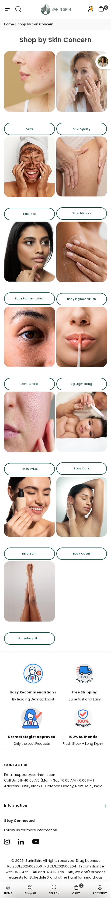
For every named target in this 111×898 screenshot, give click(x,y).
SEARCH (54, 893)
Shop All (30, 893)
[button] (101, 9)
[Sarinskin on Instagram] (7, 841)
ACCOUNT (100, 893)
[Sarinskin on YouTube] (35, 841)
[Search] (18, 10)
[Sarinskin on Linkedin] (21, 841)
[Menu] (7, 10)
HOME (8, 893)
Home (9, 24)
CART (77, 889)
